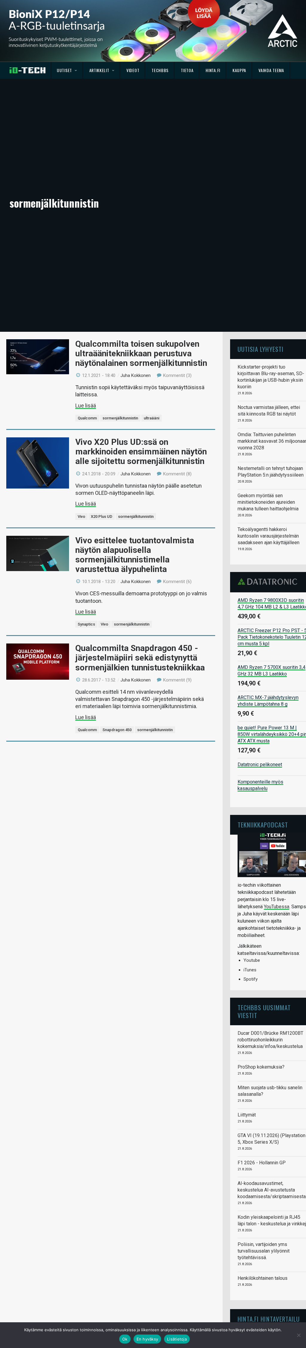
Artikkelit (99, 70)
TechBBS (160, 70)
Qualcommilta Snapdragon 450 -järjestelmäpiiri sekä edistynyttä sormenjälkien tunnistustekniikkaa (140, 657)
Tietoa (187, 70)
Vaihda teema (271, 70)
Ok (125, 1339)
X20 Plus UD (101, 516)
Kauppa (239, 70)
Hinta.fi (213, 70)
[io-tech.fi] (27, 70)
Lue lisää (85, 405)
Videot (132, 70)
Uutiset (64, 70)
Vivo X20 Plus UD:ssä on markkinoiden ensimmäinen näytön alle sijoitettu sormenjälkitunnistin (141, 451)
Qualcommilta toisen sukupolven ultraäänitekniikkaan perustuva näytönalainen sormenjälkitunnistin (141, 353)
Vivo (81, 516)
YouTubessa (276, 906)
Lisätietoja (177, 1339)
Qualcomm (87, 418)
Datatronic (269, 581)
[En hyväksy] (299, 1335)
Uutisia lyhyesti (261, 349)
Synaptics (86, 624)
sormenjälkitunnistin (120, 418)
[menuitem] (67, 70)
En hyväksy (147, 1339)
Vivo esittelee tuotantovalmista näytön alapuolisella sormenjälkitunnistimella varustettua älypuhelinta (134, 554)
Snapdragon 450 (116, 730)
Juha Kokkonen (135, 375)
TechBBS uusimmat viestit (264, 1011)
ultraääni (151, 418)
